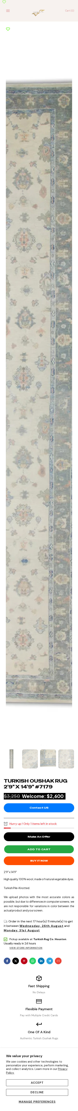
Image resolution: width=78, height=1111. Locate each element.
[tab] (38, 745)
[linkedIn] (41, 961)
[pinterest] (24, 961)
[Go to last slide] (8, 758)
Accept (37, 1083)
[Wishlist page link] (4, 2)
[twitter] (15, 961)
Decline (37, 1092)
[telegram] (49, 961)
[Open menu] (8, 11)
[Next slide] (69, 758)
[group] (12, 758)
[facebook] (7, 961)
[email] (58, 961)
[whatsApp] (32, 961)
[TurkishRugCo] (39, 12)
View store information (25, 948)
